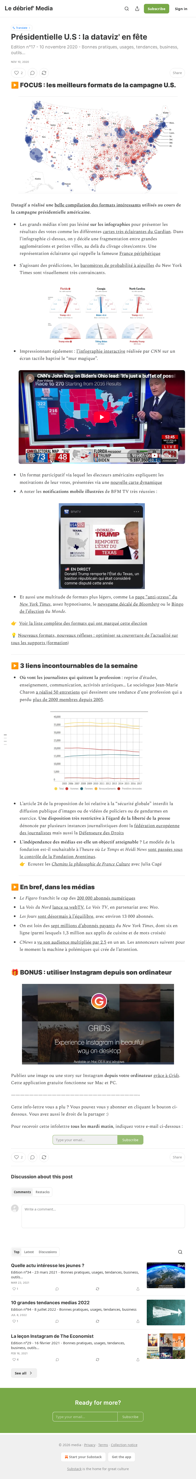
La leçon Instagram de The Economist (52, 1336)
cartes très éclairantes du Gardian (137, 231)
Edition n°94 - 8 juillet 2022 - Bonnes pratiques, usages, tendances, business (73, 1309)
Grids (174, 1075)
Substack (74, 1469)
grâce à (161, 1075)
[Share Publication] (137, 8)
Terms (103, 1445)
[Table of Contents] (5, 739)
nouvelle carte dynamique (136, 482)
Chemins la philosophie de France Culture (91, 864)
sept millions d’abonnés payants (83, 925)
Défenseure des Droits (101, 833)
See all (21, 1373)
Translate (21, 27)
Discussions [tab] (48, 1252)
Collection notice (124, 1445)
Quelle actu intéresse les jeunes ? (47, 1265)
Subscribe (156, 8)
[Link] (4, 85)
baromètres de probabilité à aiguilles (117, 265)
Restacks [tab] (42, 1192)
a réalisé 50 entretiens (58, 692)
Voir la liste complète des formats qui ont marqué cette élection (83, 623)
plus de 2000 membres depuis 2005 (68, 699)
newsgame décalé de (118, 604)
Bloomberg (149, 604)
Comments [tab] (22, 1192)
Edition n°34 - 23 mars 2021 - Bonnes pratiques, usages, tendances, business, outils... (75, 1274)
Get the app (121, 1457)
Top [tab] (16, 1252)
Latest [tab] (29, 1252)
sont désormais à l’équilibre (65, 916)
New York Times (35, 604)
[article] (98, 1277)
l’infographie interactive (100, 351)
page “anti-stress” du (156, 597)
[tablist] (31, 1192)
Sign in (181, 8)
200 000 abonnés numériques (106, 898)
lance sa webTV (67, 907)
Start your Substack (85, 1457)
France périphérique (139, 253)
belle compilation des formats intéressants (97, 205)
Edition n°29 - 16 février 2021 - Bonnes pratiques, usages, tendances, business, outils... (68, 1345)
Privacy (89, 1445)
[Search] (126, 8)
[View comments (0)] (32, 73)
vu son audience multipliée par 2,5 (71, 942)
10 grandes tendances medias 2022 (50, 1302)
